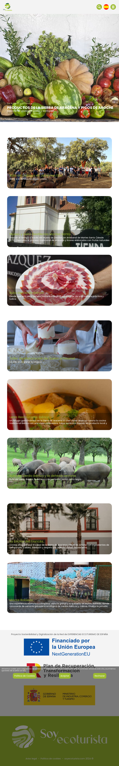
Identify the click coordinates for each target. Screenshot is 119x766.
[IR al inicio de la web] (7, 6)
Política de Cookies (24, 675)
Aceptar (64, 675)
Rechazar (100, 675)
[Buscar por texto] (99, 6)
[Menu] (113, 7)
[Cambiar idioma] (106, 6)
